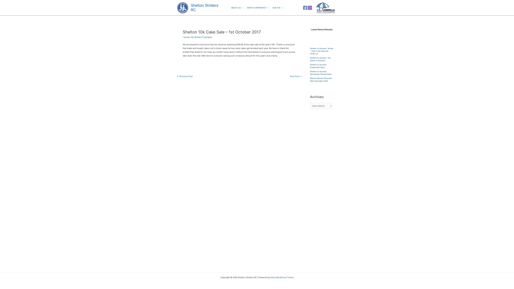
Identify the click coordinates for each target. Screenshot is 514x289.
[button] (242, 8)
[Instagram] (310, 7)
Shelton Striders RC (204, 7)
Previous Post (185, 76)
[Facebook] (305, 7)
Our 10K (276, 8)
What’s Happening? (256, 8)
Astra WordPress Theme (282, 277)
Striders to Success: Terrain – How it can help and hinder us (321, 51)
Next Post (296, 76)
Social (187, 37)
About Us (236, 8)
